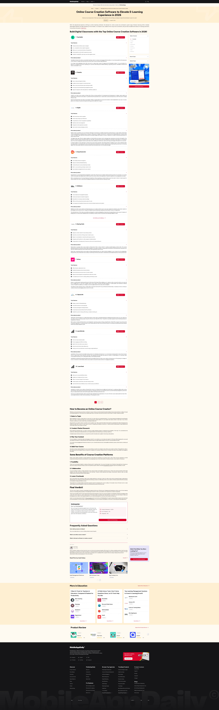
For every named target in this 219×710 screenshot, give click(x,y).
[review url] (73, 635)
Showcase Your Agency (90, 688)
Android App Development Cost (140, 685)
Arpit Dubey (75, 546)
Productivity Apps (121, 683)
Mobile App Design (105, 685)
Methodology (72, 688)
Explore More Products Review (141, 627)
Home (92, 8)
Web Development (105, 676)
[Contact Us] (148, 1)
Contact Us (88, 672)
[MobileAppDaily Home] (74, 1)
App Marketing (105, 681)
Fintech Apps (120, 674)
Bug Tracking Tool (113, 575)
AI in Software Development (139, 688)
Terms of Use (79, 700)
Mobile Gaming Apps (122, 681)
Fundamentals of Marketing (139, 683)
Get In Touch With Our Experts (139, 559)
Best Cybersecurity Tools (122, 690)
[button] (83, 2)
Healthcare (104, 688)
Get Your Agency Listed (90, 685)
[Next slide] (100, 580)
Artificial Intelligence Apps (123, 669)
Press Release (72, 672)
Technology (111, 577)
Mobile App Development (106, 669)
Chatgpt (136, 678)
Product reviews (139, 667)
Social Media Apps (121, 676)
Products (96, 8)
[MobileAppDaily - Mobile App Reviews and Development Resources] (89, 648)
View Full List (82, 621)
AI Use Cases (136, 692)
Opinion (71, 683)
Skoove (79, 635)
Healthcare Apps (121, 672)
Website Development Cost (139, 690)
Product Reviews (73, 669)
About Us (87, 669)
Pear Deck (99, 635)
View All (124, 557)
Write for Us (88, 692)
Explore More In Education (143, 585)
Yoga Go (136, 671)
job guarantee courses (108, 465)
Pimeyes (135, 673)
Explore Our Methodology (112, 519)
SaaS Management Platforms (77, 575)
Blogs (71, 681)
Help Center (88, 679)
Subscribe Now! (128, 658)
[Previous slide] (97, 580)
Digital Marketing (105, 679)
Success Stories (73, 676)
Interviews (72, 674)
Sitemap (87, 676)
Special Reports (73, 679)
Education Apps (121, 679)
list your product (89, 498)
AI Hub (71, 685)
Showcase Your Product (90, 690)
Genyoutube (136, 668)
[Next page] (102, 402)
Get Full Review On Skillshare (98, 218)
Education (106, 20)
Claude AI (136, 675)
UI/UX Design (104, 683)
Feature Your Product (139, 86)
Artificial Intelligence (105, 674)
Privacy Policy (88, 674)
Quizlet (138, 635)
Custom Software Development (108, 672)
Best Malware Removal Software (124, 688)
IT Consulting (104, 690)
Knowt (118, 635)
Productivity (72, 577)
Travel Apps (120, 685)
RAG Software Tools (94, 575)
